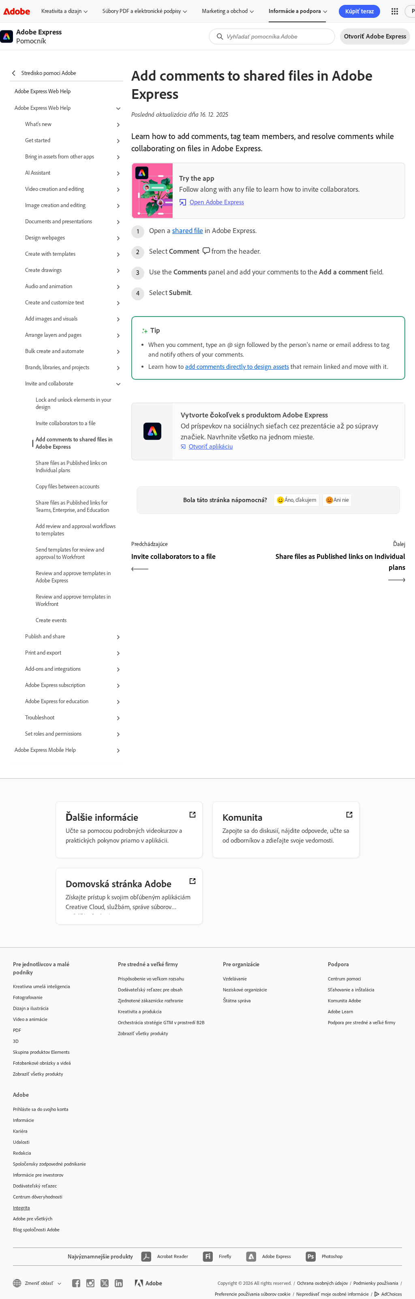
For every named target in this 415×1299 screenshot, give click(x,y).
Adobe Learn (340, 1011)
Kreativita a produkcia (140, 1011)
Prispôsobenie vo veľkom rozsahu (151, 979)
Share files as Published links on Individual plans (71, 467)
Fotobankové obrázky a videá (42, 1063)
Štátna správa (237, 1001)
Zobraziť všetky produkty (38, 1074)
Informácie (23, 1120)
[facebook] (76, 1283)
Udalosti (21, 1142)
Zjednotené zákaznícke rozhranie (150, 1001)
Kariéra (20, 1131)
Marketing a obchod (225, 11)
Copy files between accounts (67, 486)
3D (16, 1041)
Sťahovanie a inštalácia (351, 990)
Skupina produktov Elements (41, 1052)
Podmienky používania (375, 1283)
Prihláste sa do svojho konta (40, 1109)
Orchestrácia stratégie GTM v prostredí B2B (158, 1022)
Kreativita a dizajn (61, 11)
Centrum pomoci (344, 979)
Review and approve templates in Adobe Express (73, 577)
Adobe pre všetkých (32, 1219)
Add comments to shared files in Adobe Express (74, 443)
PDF (17, 1030)
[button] (394, 11)
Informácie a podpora (295, 11)
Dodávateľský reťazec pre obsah (150, 990)
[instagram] (90, 1283)
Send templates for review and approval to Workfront (70, 553)
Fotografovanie (28, 997)
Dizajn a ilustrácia (31, 1008)
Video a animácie (30, 1019)
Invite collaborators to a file (66, 423)
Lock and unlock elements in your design (73, 403)
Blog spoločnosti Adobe (36, 1230)
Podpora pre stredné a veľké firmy (362, 1022)
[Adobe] (16, 11)
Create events (51, 620)
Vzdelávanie (235, 979)
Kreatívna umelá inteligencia (41, 986)
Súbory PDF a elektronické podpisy (142, 11)
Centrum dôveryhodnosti (37, 1197)
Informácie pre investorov (38, 1175)
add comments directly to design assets (237, 366)
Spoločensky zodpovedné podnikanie (49, 1164)
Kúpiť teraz (359, 11)
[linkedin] (119, 1283)
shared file (187, 230)
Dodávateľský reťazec (35, 1186)
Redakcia (22, 1153)
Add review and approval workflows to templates (76, 530)
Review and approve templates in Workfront (73, 600)
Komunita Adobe (344, 1001)
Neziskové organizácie (245, 990)
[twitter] (105, 1283)
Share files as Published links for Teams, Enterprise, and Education (72, 506)
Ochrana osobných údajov (322, 1283)
